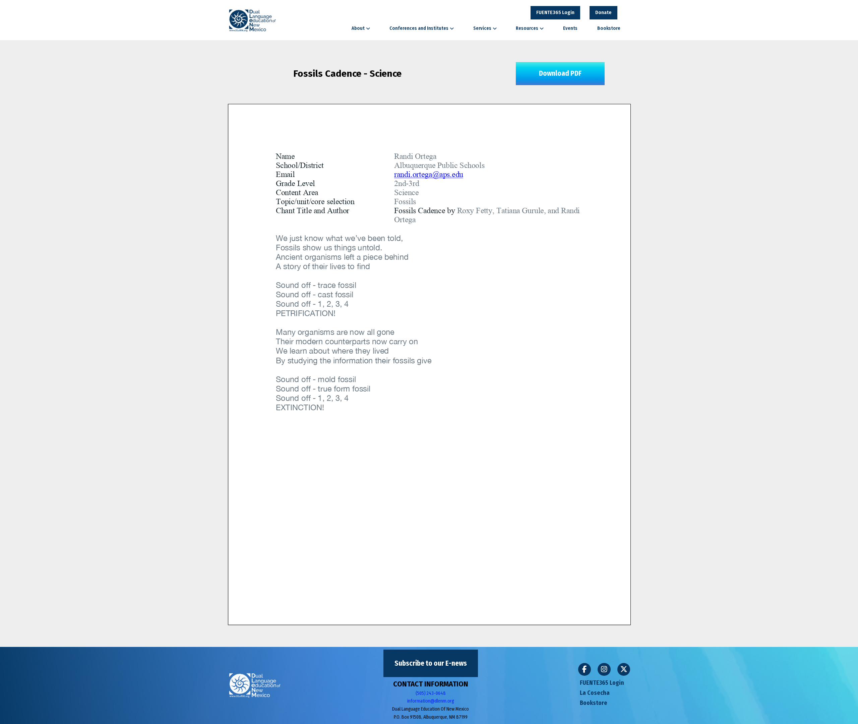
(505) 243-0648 (431, 693)
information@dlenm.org (430, 701)
